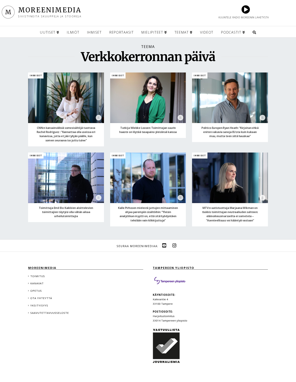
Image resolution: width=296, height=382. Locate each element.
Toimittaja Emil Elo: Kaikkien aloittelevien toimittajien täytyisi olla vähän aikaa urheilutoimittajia (66, 212)
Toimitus (37, 276)
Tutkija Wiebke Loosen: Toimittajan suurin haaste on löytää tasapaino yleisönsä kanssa (148, 130)
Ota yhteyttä (41, 298)
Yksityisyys (39, 305)
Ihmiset (36, 75)
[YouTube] (164, 245)
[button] (254, 31)
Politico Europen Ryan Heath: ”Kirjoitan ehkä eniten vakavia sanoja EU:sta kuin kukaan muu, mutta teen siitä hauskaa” (229, 132)
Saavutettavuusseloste (49, 312)
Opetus (36, 290)
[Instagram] (174, 245)
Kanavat (37, 283)
